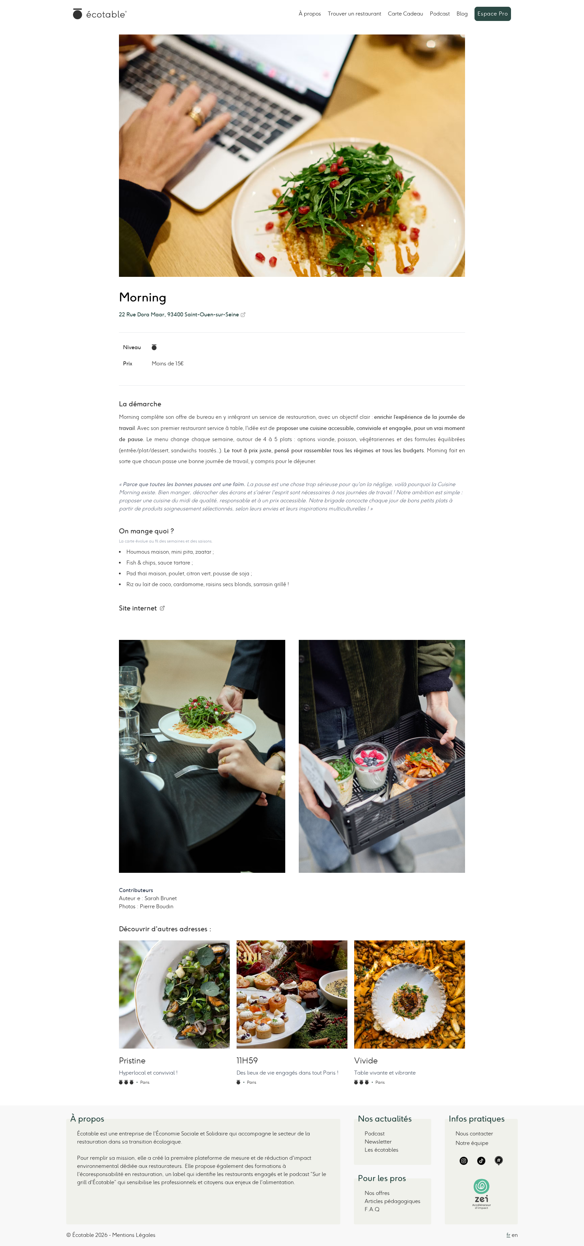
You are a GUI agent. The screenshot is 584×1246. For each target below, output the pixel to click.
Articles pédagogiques (392, 1201)
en (515, 1235)
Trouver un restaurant (354, 13)
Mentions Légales (133, 1235)
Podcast (440, 13)
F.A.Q (372, 1209)
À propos (310, 13)
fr (508, 1235)
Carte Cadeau (405, 13)
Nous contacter (474, 1133)
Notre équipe (472, 1143)
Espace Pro (493, 13)
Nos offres (377, 1193)
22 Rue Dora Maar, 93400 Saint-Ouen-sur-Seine (179, 314)
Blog (462, 13)
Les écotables (381, 1149)
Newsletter (378, 1141)
